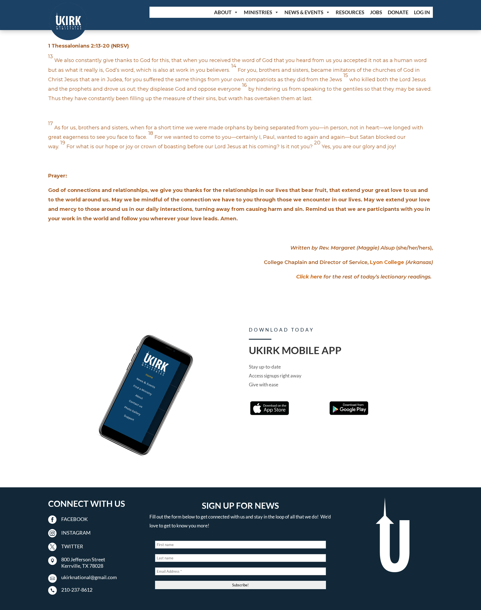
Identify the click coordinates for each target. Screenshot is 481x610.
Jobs (376, 12)
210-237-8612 (76, 590)
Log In (422, 12)
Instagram (76, 533)
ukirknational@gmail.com (89, 577)
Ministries (258, 12)
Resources (350, 12)
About (223, 12)
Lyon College (387, 262)
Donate (398, 12)
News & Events (303, 12)
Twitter (72, 546)
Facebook (74, 519)
